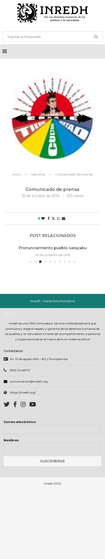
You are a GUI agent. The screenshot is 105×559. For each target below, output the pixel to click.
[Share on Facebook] (49, 218)
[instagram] (25, 405)
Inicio (16, 174)
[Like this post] (43, 218)
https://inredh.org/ (23, 392)
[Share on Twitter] (53, 218)
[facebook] (17, 405)
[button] (11, 254)
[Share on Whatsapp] (58, 218)
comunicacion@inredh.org (29, 381)
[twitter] (8, 405)
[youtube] (32, 405)
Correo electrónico (20, 422)
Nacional (38, 174)
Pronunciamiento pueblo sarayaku (53, 248)
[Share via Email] (63, 218)
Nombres (11, 440)
